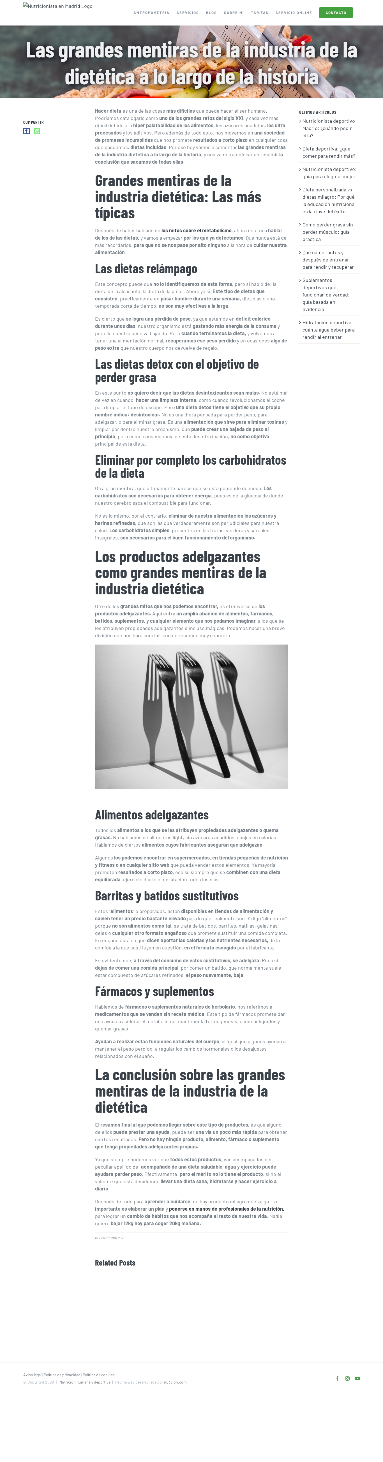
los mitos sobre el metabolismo (196, 230)
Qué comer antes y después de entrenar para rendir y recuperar (328, 259)
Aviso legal (32, 1374)
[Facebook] (26, 131)
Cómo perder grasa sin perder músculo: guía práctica (328, 231)
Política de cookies (99, 1374)
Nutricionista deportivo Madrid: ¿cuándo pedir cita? (329, 128)
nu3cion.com (175, 1382)
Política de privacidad (62, 1374)
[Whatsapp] (37, 131)
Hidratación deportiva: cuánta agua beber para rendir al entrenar (329, 329)
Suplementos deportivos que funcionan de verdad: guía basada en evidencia (326, 294)
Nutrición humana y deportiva (84, 1382)
